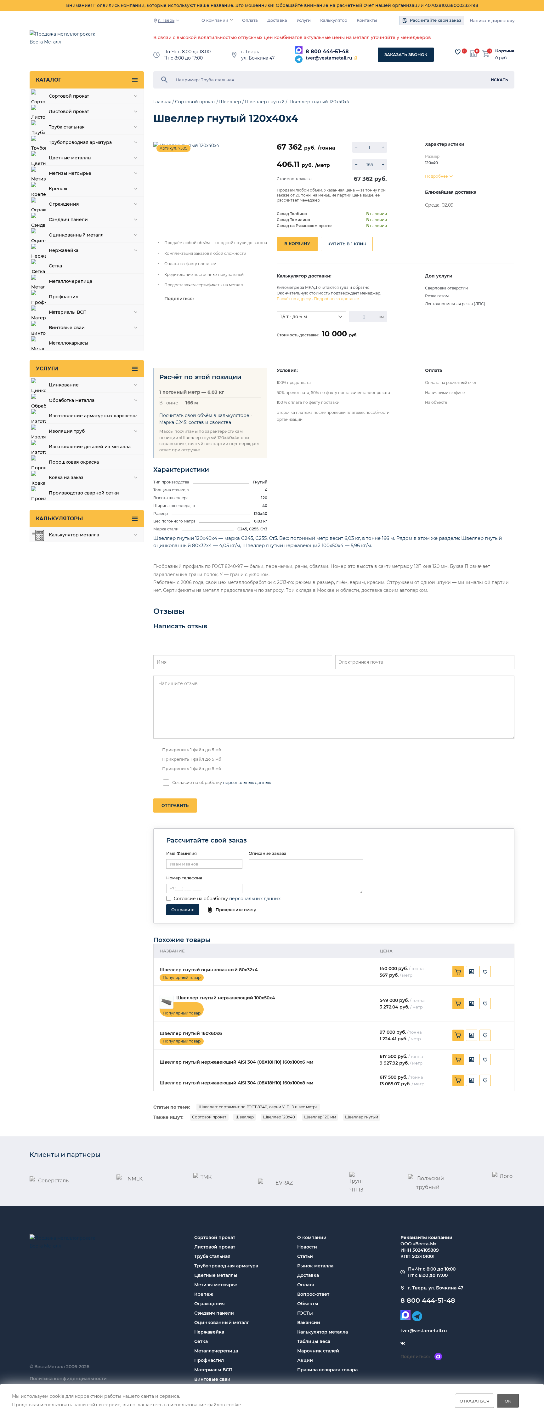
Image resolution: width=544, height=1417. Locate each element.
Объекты (307, 1303)
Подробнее (436, 176)
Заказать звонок (405, 54)
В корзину (297, 243)
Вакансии (308, 1322)
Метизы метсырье (215, 1285)
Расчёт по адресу (294, 298)
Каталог (48, 80)
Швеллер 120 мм (320, 1117)
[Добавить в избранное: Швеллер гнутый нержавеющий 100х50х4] (485, 1003)
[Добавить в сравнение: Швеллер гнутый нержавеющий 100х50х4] (471, 1003)
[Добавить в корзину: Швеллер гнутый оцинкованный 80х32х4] (458, 971)
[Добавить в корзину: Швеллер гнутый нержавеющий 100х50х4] (458, 1003)
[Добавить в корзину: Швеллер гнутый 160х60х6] (458, 1035)
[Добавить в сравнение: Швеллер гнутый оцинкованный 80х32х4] (471, 971)
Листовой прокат (214, 1247)
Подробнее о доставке (336, 298)
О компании (214, 20)
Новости (307, 1247)
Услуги (304, 20)
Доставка (277, 20)
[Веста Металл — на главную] (66, 41)
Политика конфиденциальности (68, 1378)
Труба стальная (212, 1256)
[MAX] (299, 50)
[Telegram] (299, 59)
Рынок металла (315, 1266)
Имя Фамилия (181, 853)
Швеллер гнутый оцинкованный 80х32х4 (209, 970)
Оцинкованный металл (222, 1322)
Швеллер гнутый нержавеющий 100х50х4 (225, 998)
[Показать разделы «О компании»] (231, 20)
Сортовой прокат (209, 1117)
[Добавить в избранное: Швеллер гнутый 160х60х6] (485, 1035)
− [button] (356, 147)
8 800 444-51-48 (327, 51)
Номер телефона (184, 877)
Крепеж (203, 1294)
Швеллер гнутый (361, 1117)
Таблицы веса (313, 1341)
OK (508, 1400)
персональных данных (247, 782)
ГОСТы (305, 1313)
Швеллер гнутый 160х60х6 (191, 1033)
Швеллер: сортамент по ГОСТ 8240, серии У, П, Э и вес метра (258, 1107)
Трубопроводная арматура (226, 1266)
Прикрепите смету (236, 909)
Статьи (305, 1256)
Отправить (175, 805)
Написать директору (492, 21)
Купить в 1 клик (346, 243)
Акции (305, 1360)
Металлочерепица (216, 1351)
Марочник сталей (318, 1351)
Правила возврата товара (327, 1370)
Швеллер (244, 1117)
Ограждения (209, 1303)
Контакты (367, 20)
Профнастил (209, 1360)
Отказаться (475, 1400)
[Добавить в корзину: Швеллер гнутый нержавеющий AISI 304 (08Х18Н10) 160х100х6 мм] (458, 1059)
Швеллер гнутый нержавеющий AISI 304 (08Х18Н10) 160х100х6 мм (236, 1062)
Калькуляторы (59, 519)
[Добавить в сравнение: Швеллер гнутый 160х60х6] (471, 1035)
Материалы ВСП (213, 1370)
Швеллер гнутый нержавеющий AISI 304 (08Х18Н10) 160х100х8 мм (236, 1083)
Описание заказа (267, 853)
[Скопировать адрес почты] (355, 58)
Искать (499, 79)
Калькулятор (333, 20)
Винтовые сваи (212, 1379)
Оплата (250, 20)
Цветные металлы (215, 1275)
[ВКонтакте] (402, 1343)
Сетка (201, 1341)
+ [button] (383, 147)
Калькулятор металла (322, 1332)
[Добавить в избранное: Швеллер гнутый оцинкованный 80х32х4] (485, 971)
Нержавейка (209, 1332)
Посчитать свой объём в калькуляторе (204, 415)
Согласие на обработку (201, 898)
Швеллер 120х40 (279, 1117)
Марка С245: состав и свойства (195, 422)
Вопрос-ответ (313, 1294)
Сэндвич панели (214, 1313)
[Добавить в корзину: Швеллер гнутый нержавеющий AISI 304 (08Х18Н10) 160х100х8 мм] (458, 1080)
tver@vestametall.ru (329, 58)
